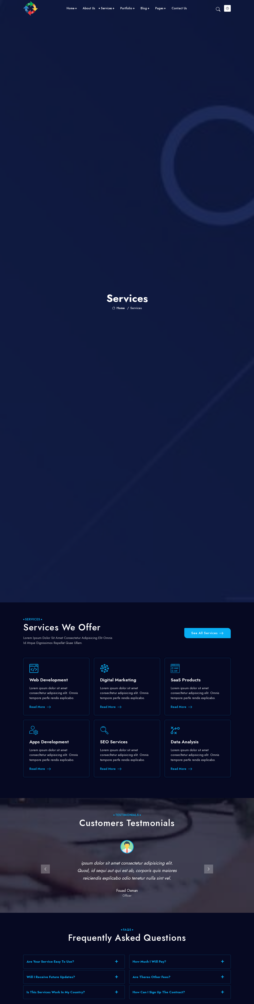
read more (37, 707)
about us (89, 8)
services (106, 8)
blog (144, 8)
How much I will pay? (149, 961)
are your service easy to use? (50, 961)
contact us (179, 8)
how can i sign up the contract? (159, 992)
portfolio (126, 8)
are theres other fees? (152, 977)
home (70, 8)
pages (159, 8)
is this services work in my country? (56, 992)
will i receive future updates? (51, 977)
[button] (45, 869)
